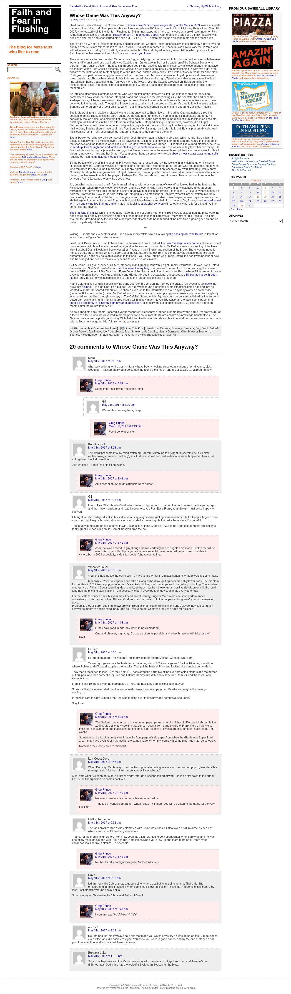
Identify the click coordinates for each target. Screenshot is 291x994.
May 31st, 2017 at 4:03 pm (111, 622)
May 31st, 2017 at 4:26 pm (104, 652)
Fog (198, 328)
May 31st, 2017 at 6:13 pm (104, 878)
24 (249, 201)
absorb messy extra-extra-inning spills (195, 153)
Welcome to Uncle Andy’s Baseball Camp (253, 161)
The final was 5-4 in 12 (84, 212)
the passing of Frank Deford (186, 234)
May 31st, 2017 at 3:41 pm (111, 478)
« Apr (232, 209)
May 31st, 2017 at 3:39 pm (118, 404)
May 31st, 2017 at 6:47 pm (111, 909)
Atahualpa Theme (138, 987)
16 (241, 197)
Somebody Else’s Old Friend (247, 167)
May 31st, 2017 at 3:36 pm (104, 500)
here (12, 137)
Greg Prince (79, 19)
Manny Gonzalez (168, 331)
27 (272, 201)
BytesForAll (158, 987)
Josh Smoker (132, 331)
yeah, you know (141, 53)
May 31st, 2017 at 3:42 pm (111, 542)
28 (280, 201)
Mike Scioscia (189, 331)
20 (272, 197)
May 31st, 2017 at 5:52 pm (104, 822)
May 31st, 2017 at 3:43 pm (125, 426)
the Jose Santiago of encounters (181, 243)
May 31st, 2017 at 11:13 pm (105, 956)
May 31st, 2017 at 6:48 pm (111, 856)
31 (249, 205)
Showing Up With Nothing (205, 6)
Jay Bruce (95, 331)
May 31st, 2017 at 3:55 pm (104, 570)
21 (280, 197)
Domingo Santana (183, 328)
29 (233, 205)
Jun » (240, 209)
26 (265, 201)
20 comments (82, 328)
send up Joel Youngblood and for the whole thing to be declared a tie (115, 147)
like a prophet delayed (150, 203)
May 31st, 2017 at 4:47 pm (104, 761)
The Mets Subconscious (149, 334)
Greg (33, 174)
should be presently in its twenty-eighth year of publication (105, 302)
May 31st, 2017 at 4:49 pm (111, 792)
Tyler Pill (170, 334)
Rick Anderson (89, 334)
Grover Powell (78, 331)
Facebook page (27, 172)
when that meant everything (132, 268)
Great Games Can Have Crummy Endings (254, 164)
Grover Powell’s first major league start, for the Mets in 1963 (163, 25)
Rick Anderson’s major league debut (135, 34)
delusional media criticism (110, 156)
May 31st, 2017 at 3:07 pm (111, 383)
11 (258, 192)
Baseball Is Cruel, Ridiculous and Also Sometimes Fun (103, 6)
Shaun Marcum (109, 334)
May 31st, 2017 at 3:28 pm (104, 447)
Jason (44, 174)
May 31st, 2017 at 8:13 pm (104, 930)
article (208, 283)
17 (249, 197)
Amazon (260, 39)
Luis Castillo (149, 331)
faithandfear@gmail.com (35, 157)
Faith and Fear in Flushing (143, 985)
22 (233, 201)
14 (280, 192)
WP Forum (190, 987)
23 (241, 201)
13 (272, 192)
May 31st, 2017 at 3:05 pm (104, 361)
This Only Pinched (241, 170)
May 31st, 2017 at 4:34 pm (111, 717)
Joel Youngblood (112, 331)
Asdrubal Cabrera (159, 328)
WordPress (115, 987)
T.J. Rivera (126, 334)
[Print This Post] (123, 328)
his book (87, 287)
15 (233, 197)
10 (249, 192)
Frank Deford (210, 328)
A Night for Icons (240, 158)
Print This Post (134, 328)
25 (258, 201)
